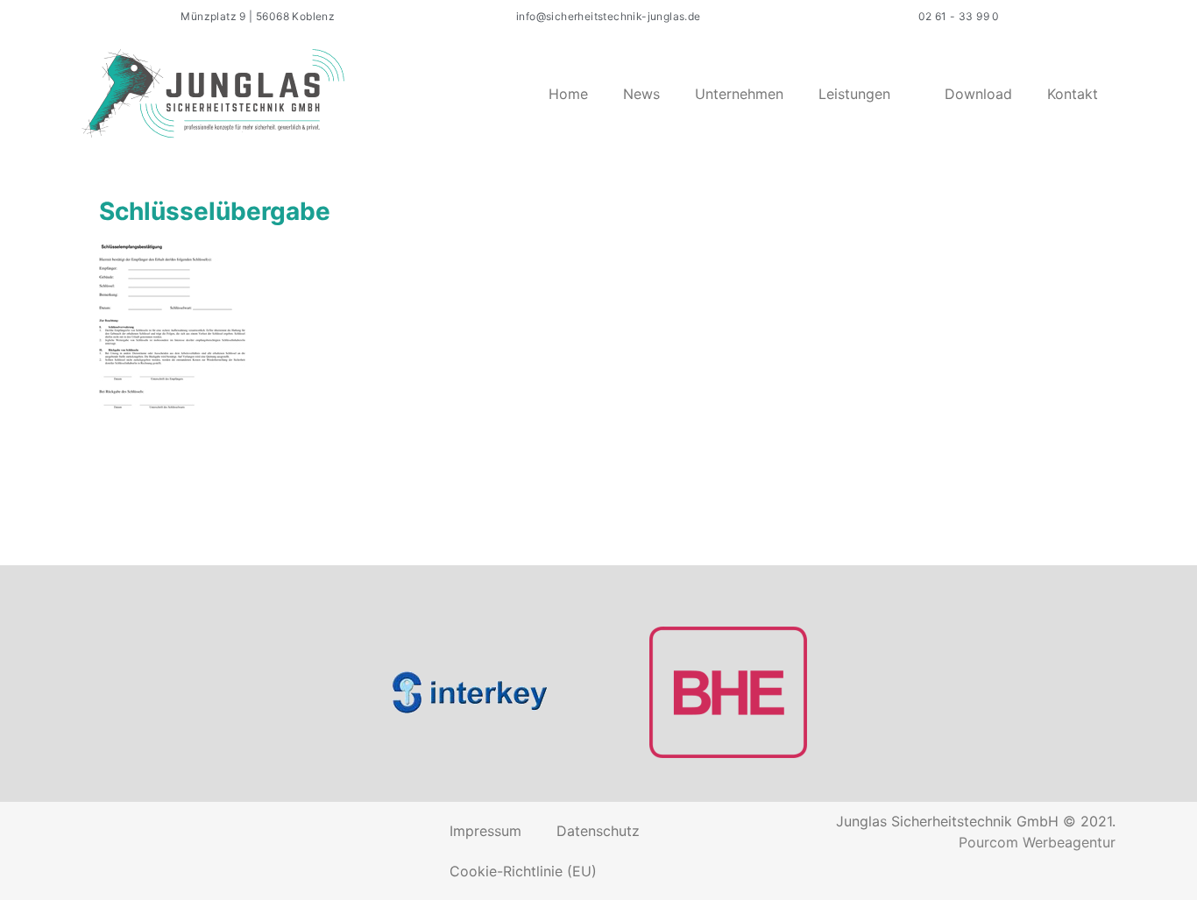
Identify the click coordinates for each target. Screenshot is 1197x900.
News (641, 94)
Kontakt (1072, 94)
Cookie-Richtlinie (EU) (523, 871)
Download (978, 94)
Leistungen (854, 94)
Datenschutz (598, 831)
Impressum (485, 831)
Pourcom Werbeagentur (1037, 842)
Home (568, 94)
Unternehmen (739, 94)
